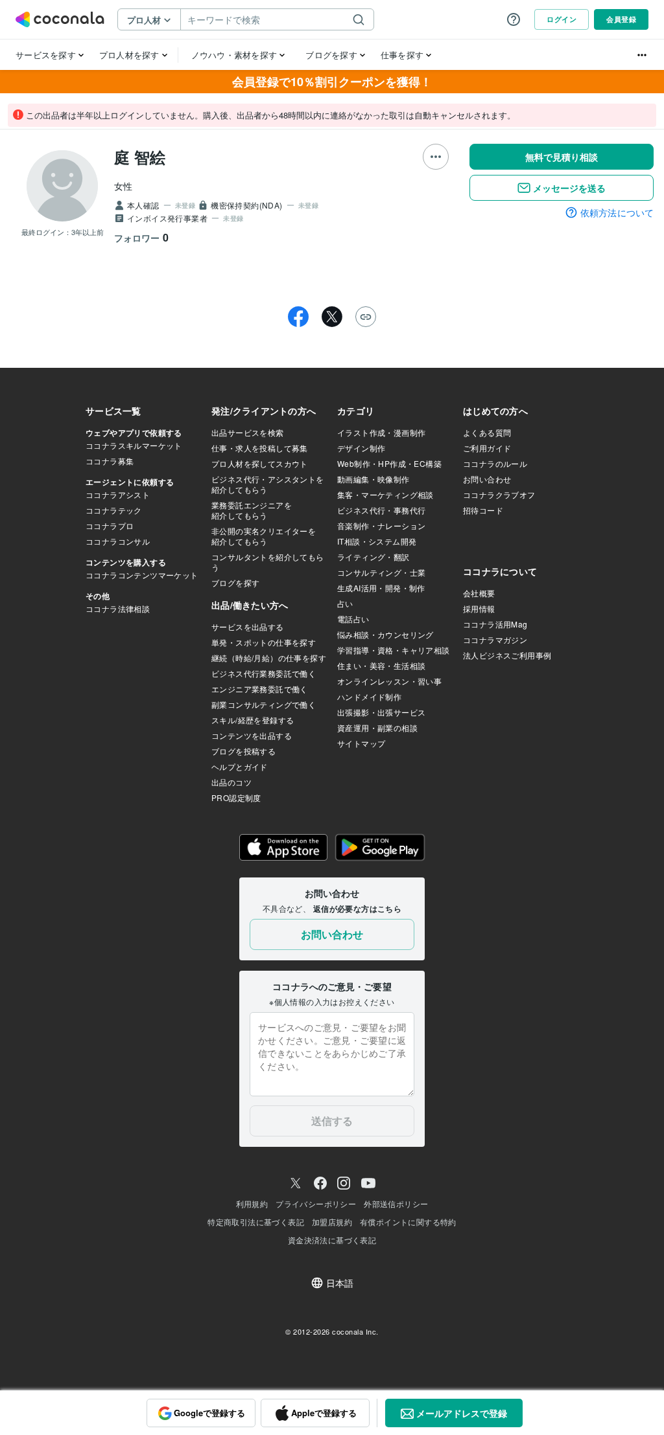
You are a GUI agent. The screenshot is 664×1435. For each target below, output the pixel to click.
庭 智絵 (139, 157)
